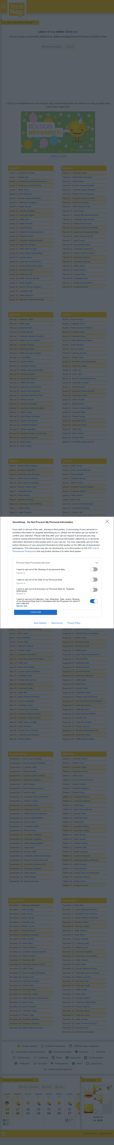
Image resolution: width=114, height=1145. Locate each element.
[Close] (108, 522)
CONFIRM (35, 612)
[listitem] (57, 562)
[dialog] (57, 573)
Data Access (57, 623)
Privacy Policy (73, 623)
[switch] (94, 569)
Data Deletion (40, 623)
